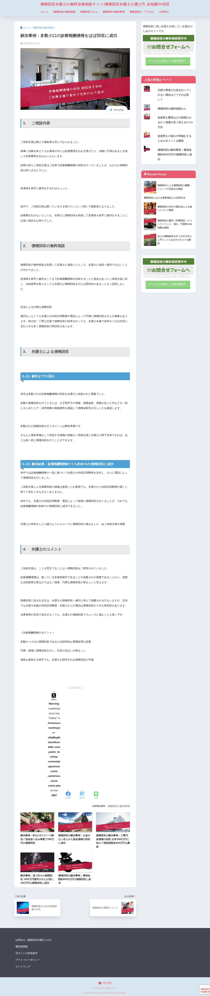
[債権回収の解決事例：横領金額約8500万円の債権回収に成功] (168, 145)
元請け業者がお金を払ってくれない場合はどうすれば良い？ (175, 95)
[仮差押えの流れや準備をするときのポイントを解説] (168, 132)
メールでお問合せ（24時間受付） (168, 61)
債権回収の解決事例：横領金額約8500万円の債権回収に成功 (175, 154)
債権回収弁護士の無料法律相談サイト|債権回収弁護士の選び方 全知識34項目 (105, 4)
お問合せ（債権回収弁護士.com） (34, 940)
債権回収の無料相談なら (172, 108)
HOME (107, 983)
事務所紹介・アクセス (142, 11)
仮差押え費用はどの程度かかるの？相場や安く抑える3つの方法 (175, 122)
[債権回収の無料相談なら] (168, 104)
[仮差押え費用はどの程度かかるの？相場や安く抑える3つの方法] (168, 113)
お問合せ (164, 11)
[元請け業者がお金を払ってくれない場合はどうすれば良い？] (168, 86)
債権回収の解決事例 (114, 11)
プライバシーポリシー (27, 959)
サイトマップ (22, 966)
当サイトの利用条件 (26, 953)
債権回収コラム (89, 11)
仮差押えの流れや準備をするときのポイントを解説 (175, 138)
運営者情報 (21, 946)
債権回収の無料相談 (64, 11)
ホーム (44, 11)
